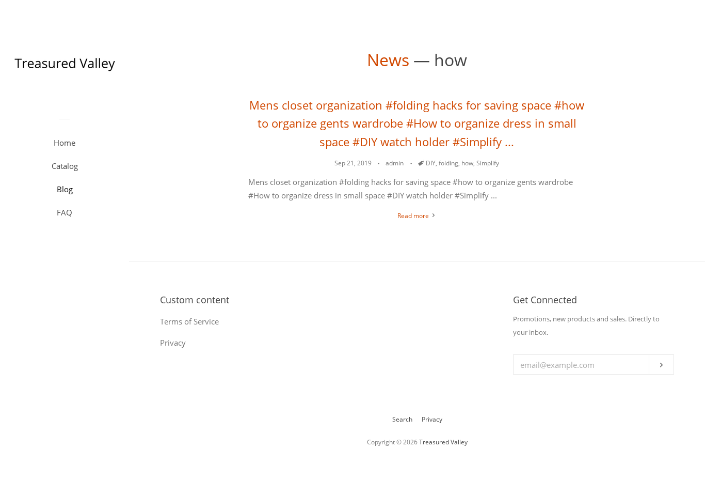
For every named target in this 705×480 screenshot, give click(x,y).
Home (64, 142)
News (388, 60)
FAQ (64, 212)
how (467, 163)
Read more (413, 215)
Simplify (487, 163)
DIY (431, 163)
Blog (65, 189)
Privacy (432, 419)
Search (402, 419)
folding (448, 163)
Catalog (65, 166)
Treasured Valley (443, 442)
